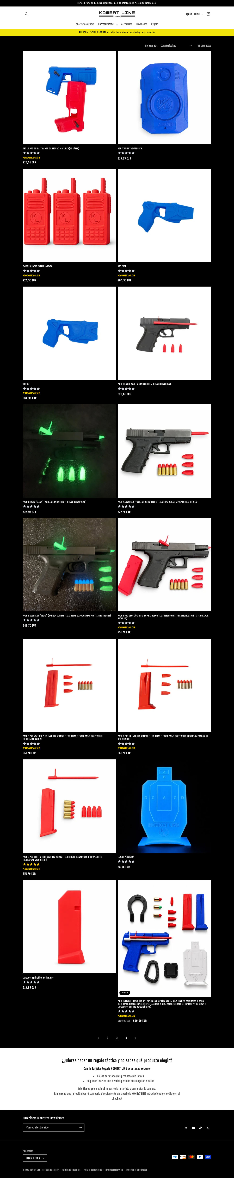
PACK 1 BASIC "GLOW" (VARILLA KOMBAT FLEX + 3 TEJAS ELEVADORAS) (54, 502)
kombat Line (35, 1170)
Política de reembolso (93, 1170)
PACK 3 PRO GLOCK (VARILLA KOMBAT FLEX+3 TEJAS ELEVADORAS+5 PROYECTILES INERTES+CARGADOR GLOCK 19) (163, 617)
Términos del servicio (114, 1170)
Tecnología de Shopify (50, 1170)
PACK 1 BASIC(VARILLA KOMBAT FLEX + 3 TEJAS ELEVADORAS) (145, 384)
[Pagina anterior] (98, 1038)
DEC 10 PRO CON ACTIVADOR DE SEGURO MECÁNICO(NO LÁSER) (51, 148)
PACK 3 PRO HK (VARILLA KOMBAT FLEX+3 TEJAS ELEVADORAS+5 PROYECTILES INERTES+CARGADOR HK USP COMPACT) (163, 737)
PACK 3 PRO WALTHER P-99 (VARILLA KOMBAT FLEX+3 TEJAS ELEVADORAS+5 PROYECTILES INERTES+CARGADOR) (62, 737)
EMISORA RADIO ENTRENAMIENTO (37, 266)
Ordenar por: (151, 45)
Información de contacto (136, 1170)
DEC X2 (26, 384)
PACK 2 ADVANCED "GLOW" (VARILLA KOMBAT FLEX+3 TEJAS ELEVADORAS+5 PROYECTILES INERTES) (67, 615)
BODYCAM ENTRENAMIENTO (130, 148)
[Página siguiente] (135, 1038)
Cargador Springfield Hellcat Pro (38, 977)
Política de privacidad (71, 1170)
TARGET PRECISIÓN (126, 857)
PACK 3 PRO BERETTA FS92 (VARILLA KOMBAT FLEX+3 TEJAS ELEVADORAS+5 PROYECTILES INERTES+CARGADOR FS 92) (62, 858)
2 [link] (117, 1038)
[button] (26, 14)
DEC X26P (122, 266)
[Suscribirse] (80, 1128)
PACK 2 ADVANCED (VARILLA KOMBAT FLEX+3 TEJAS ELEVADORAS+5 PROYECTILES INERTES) (158, 502)
